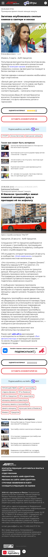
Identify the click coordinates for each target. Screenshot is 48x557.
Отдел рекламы (9, 473)
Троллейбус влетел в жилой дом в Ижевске (26, 429)
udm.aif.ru (16, 334)
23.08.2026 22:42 (7, 187)
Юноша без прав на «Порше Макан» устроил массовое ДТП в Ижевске (26, 423)
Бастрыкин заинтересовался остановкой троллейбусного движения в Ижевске (25, 444)
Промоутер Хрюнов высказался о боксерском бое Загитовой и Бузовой (27, 146)
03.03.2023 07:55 (7, 9)
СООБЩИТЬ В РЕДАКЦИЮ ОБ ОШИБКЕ (18, 486)
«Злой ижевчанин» (23, 256)
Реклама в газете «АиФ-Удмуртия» (18, 476)
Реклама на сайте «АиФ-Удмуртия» (19, 480)
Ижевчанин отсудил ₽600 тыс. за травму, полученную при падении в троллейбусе (25, 451)
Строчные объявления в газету (17, 483)
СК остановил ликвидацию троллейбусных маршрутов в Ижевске (26, 437)
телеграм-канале (17, 67)
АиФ (19, 54)
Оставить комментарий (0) (24, 119)
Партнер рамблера (21, 546)
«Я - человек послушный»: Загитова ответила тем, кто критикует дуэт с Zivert (26, 175)
